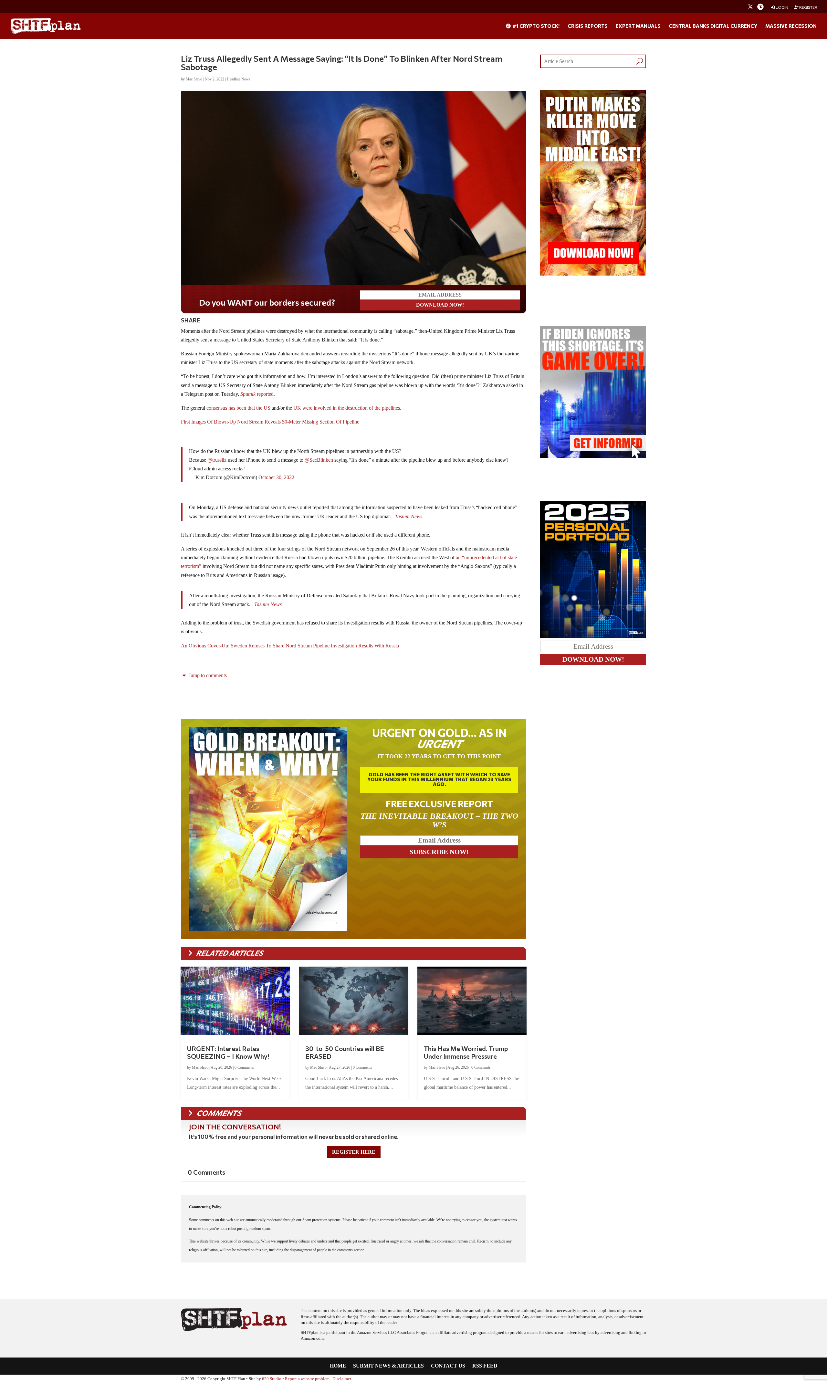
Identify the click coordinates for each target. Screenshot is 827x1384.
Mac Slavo (194, 79)
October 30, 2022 (276, 477)
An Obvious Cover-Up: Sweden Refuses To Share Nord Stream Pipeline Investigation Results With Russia (290, 645)
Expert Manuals (638, 26)
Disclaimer (341, 1379)
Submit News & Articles (388, 1366)
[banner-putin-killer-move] (593, 274)
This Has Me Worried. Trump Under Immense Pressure (466, 1052)
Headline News (238, 79)
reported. (257, 394)
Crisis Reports (588, 26)
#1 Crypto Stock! (535, 26)
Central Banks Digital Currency (713, 26)
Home (338, 1366)
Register (808, 7)
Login (781, 7)
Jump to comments (207, 675)
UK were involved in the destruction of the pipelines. (347, 408)
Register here (353, 1152)
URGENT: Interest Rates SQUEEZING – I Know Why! (228, 1052)
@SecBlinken (319, 460)
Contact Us (448, 1366)
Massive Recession (791, 26)
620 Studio (271, 1379)
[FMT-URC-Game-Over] (593, 456)
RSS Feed (484, 1366)
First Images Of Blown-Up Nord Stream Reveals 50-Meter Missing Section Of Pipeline (270, 422)
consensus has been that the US (238, 408)
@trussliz (216, 460)
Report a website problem (307, 1379)
